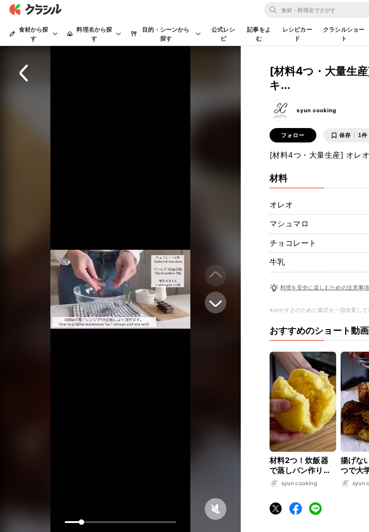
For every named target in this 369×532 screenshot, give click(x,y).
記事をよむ (259, 34)
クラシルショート (343, 34)
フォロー (293, 135)
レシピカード (297, 34)
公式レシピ (223, 34)
